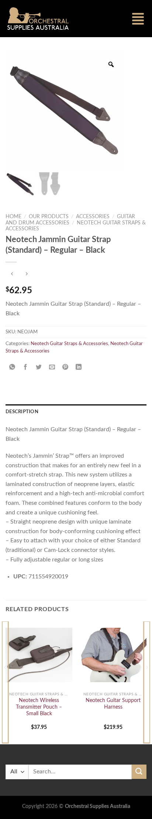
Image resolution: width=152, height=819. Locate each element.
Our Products (49, 216)
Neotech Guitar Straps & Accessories (69, 343)
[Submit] (139, 772)
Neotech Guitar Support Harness (113, 704)
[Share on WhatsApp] (12, 367)
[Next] (147, 682)
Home (13, 216)
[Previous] (5, 682)
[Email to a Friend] (52, 367)
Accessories (93, 216)
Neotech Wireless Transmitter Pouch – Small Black (39, 707)
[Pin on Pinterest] (65, 367)
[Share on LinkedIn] (79, 367)
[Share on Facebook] (26, 367)
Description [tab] (22, 411)
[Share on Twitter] (39, 367)
